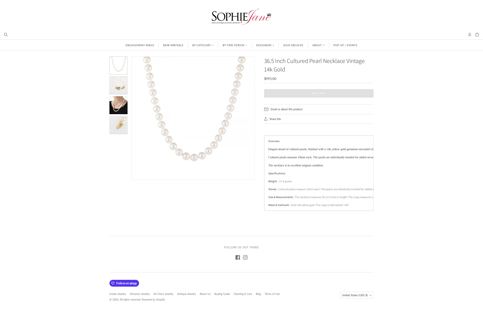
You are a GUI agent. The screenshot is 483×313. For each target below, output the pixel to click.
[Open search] (6, 35)
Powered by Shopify (153, 299)
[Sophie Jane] (241, 16)
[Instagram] (245, 257)
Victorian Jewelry (140, 293)
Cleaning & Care (243, 293)
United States (355, 295)
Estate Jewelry (117, 293)
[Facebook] (237, 257)
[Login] (470, 35)
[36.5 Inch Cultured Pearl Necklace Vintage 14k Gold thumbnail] (118, 85)
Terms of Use (272, 293)
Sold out (319, 93)
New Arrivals (173, 45)
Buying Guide (222, 293)
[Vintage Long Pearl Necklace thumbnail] (118, 66)
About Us (205, 293)
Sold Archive (293, 45)
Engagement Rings (140, 45)
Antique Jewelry (186, 293)
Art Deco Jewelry (163, 293)
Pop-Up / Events (346, 45)
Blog (258, 293)
